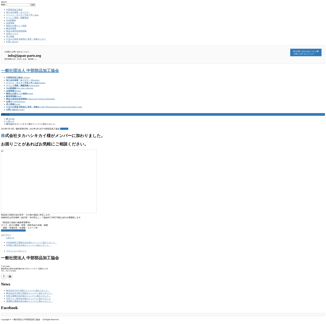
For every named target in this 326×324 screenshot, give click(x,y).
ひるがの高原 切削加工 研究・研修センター (26, 39)
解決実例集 (11, 28)
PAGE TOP (317, 311)
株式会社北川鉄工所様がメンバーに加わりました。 (29, 293)
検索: (3, 5)
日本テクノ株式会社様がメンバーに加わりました (28, 298)
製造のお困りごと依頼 (16, 26)
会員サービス (12, 34)
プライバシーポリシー (16, 251)
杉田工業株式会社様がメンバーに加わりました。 (28, 296)
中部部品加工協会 (14, 10)
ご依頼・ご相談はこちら (14, 230)
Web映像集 (11, 20)
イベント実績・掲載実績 (17, 18)
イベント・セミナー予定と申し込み (22, 15)
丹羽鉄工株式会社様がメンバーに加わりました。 (28, 245)
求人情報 (10, 36)
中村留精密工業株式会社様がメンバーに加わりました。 (31, 243)
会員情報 (10, 23)
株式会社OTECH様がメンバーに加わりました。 (28, 290)
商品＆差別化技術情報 (16, 31)
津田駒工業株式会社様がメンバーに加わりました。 (29, 301)
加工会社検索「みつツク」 (18, 12)
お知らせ (64, 129)
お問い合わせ (12, 42)
